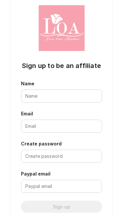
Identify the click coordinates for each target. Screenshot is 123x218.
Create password (41, 143)
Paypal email (36, 173)
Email (27, 113)
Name (27, 83)
